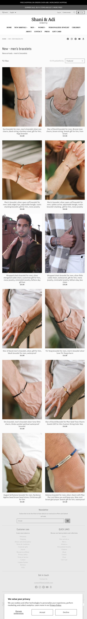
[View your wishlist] (74, 12)
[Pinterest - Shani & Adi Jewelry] (75, 38)
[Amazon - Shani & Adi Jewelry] (83, 38)
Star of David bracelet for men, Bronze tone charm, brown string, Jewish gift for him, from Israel (64, 131)
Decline (66, 612)
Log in (59, 12)
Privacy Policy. (55, 605)
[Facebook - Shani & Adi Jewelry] (67, 38)
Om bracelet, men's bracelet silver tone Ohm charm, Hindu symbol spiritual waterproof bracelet (22, 424)
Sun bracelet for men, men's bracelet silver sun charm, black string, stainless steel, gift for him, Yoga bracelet (22, 131)
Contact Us (43, 579)
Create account (66, 12)
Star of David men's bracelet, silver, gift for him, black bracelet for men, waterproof (22, 352)
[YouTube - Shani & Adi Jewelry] (79, 38)
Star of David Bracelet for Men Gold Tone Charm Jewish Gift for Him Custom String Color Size (65, 423)
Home (4, 39)
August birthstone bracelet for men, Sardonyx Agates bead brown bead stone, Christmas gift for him (22, 497)
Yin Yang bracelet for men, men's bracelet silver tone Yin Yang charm (65, 352)
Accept (42, 612)
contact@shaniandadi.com (43, 583)
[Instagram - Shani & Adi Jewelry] (71, 38)
